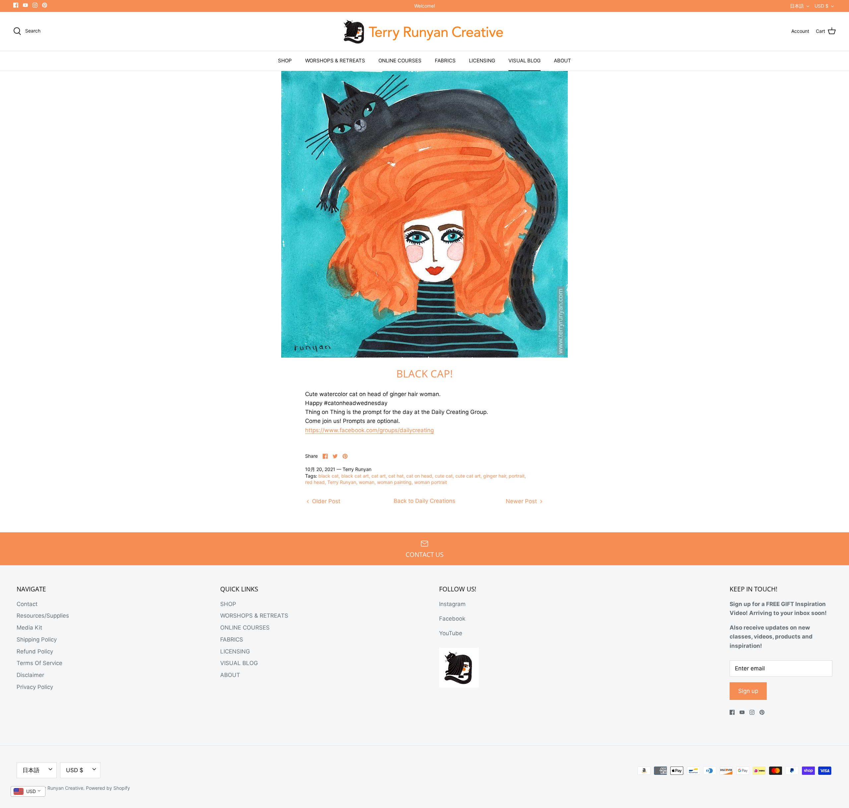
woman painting (394, 482)
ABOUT (562, 60)
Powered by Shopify (108, 788)
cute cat (444, 476)
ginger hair (494, 476)
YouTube (450, 633)
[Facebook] (15, 5)
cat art (378, 476)
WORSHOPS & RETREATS (335, 60)
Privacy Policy (35, 687)
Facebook (452, 618)
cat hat (396, 476)
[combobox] (28, 791)
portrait (517, 476)
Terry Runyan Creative (59, 788)
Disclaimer (30, 675)
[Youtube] (25, 5)
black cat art (355, 476)
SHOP (285, 60)
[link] (369, 430)
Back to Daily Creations (424, 501)
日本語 (797, 6)
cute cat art (468, 476)
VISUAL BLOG (524, 60)
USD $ (821, 6)
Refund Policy (35, 651)
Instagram (452, 604)
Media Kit (29, 627)
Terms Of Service (39, 663)
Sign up (748, 691)
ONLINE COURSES (400, 60)
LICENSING (482, 60)
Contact (27, 604)
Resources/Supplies (43, 615)
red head (315, 482)
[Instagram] (35, 5)
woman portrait (430, 482)
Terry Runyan (341, 482)
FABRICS (445, 60)
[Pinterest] (44, 5)
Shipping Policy (37, 639)
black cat (328, 476)
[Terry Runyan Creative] (424, 31)
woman (366, 482)
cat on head (419, 476)
